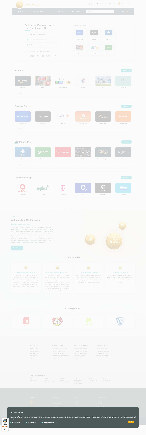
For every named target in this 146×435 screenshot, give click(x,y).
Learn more (19, 419)
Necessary (16, 422)
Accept (131, 421)
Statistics (32, 422)
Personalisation (50, 422)
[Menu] (8, 419)
